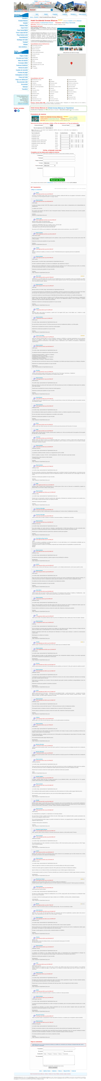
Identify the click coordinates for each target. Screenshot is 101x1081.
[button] (71, 63)
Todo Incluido (72, 22)
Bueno (60, 1053)
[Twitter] (18, 111)
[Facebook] (15, 111)
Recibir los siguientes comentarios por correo (54, 1066)
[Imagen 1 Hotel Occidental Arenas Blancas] (62, 50)
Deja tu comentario (37, 189)
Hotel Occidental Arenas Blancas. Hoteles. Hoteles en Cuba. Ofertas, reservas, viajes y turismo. (21, 5)
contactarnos (50, 182)
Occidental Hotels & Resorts (53, 118)
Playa (67, 22)
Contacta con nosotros (23, 103)
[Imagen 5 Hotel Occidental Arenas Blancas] (80, 50)
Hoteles (36, 17)
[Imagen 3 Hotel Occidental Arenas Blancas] (71, 50)
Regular (50, 1053)
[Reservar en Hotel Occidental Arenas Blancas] (82, 26)
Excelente (66, 1053)
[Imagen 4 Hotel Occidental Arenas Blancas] (76, 50)
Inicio (31, 17)
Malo (45, 1053)
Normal (55, 1053)
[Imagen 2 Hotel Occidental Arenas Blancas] (66, 50)
